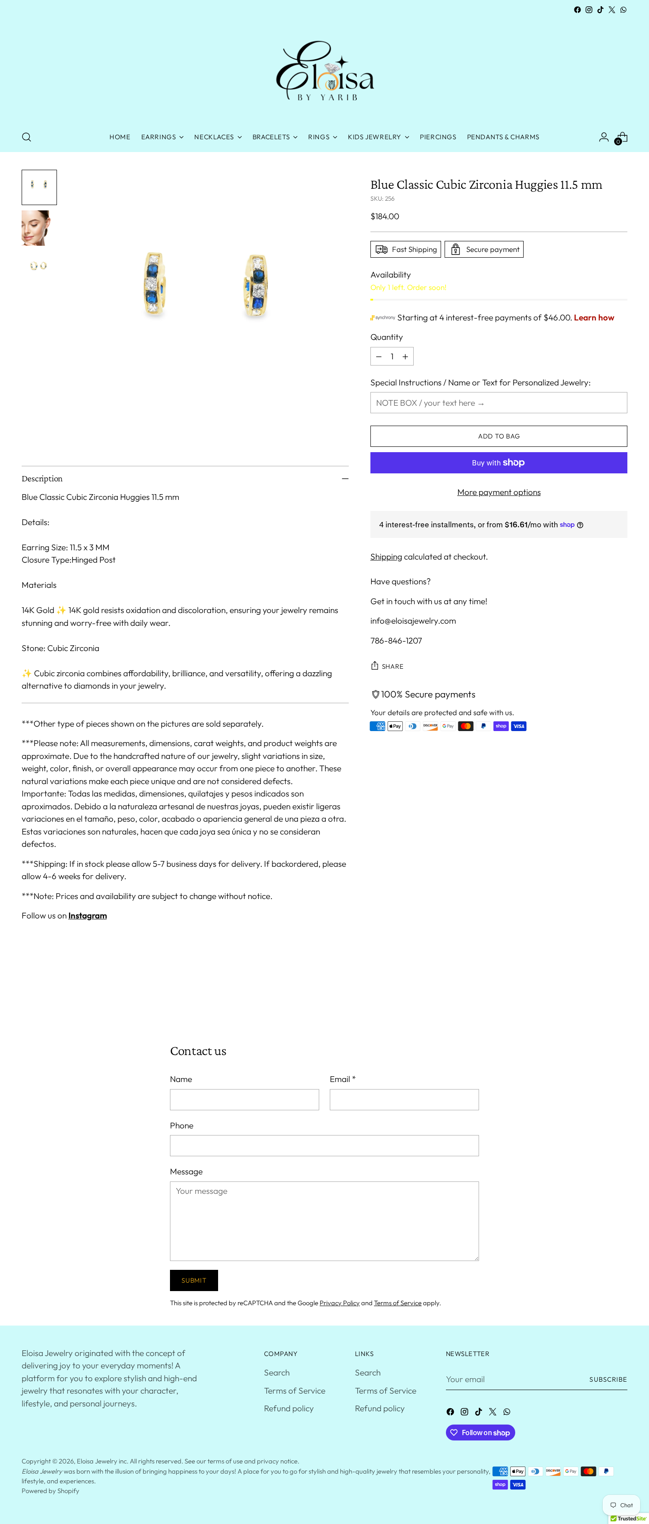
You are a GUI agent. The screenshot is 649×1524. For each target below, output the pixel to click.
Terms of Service (398, 1303)
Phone (181, 1125)
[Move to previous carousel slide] (599, 995)
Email (343, 1079)
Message (186, 1171)
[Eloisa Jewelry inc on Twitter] (612, 10)
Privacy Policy (340, 1303)
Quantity (386, 336)
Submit (193, 1280)
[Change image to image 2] (39, 228)
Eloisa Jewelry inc (102, 1461)
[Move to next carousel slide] (620, 994)
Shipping (386, 556)
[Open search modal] (26, 137)
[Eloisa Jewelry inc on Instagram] (589, 10)
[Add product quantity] (405, 356)
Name (181, 1079)
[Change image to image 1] (39, 187)
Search (277, 1372)
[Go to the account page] (604, 137)
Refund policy (289, 1408)
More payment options (499, 492)
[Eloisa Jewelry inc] (324, 69)
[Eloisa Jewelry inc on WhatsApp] (623, 10)
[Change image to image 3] (39, 268)
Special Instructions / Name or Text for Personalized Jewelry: (480, 382)
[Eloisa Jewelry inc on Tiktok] (600, 10)
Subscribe (608, 1379)
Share (393, 666)
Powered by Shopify (50, 1490)
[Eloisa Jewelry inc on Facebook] (577, 10)
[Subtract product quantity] (379, 356)
